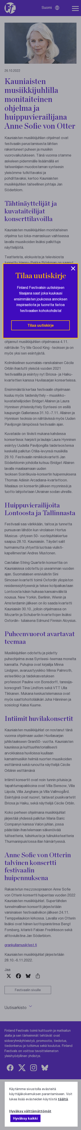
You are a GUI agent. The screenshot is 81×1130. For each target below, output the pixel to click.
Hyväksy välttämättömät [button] (30, 1111)
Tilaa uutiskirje (40, 325)
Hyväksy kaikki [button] (25, 1118)
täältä (63, 1099)
